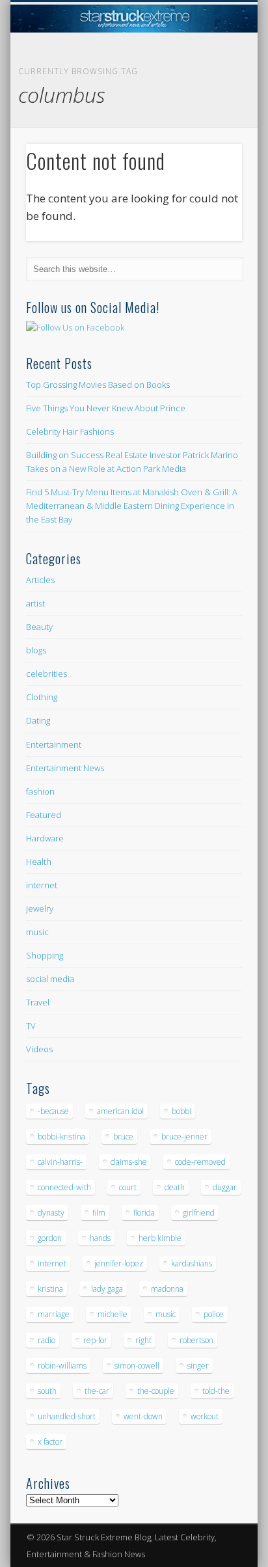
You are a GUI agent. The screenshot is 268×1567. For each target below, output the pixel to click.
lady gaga (107, 1288)
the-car (97, 1391)
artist (35, 603)
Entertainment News (65, 768)
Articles (40, 580)
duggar (225, 1187)
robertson (196, 1340)
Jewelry (39, 908)
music (37, 932)
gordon (50, 1238)
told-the (216, 1391)
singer (198, 1365)
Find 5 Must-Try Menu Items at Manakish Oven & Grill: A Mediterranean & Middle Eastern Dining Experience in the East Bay (131, 505)
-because (53, 1111)
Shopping (44, 955)
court (128, 1187)
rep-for (95, 1340)
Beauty (39, 627)
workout (205, 1416)
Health (38, 861)
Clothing (41, 697)
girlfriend (199, 1212)
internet (41, 885)
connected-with (64, 1187)
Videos (39, 1049)
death (175, 1187)
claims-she (129, 1161)
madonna (167, 1288)
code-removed (200, 1161)
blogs (36, 650)
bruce (123, 1136)
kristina (50, 1288)
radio (46, 1340)
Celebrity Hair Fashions (70, 431)
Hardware (45, 838)
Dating (38, 720)
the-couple (155, 1391)
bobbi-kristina (61, 1136)
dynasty (51, 1212)
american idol (120, 1111)
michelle (112, 1314)
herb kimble (160, 1238)
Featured (43, 815)
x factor (50, 1441)
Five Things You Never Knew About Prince (105, 408)
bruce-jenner (184, 1136)
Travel (37, 1002)
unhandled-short (67, 1416)
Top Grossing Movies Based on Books (98, 384)
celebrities (46, 673)
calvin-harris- (60, 1161)
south (47, 1391)
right (143, 1340)
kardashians (191, 1263)
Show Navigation (210, 116)
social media (50, 979)
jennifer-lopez (118, 1263)
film (98, 1212)
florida (144, 1212)
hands (100, 1238)
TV (31, 1025)
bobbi (181, 1111)
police (214, 1314)
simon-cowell (136, 1365)
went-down (143, 1416)
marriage (54, 1314)
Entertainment (53, 744)
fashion (40, 791)
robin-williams (62, 1365)
